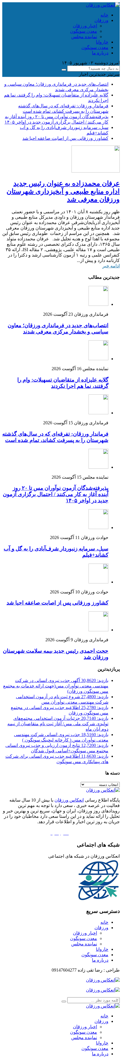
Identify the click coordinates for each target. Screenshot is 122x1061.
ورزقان (101, 20)
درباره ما (100, 52)
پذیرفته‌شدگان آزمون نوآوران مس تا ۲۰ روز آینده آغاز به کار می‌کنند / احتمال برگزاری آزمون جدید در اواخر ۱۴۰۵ (55, 494)
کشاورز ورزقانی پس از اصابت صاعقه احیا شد (65, 138)
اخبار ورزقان (85, 25)
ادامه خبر (111, 265)
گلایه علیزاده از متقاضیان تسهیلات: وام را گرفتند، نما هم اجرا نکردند (62, 383)
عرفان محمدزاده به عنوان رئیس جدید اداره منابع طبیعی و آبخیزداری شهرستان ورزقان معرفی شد (63, 191)
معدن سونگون (83, 31)
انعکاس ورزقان (69, 800)
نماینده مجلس (84, 36)
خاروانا (102, 42)
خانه (104, 15)
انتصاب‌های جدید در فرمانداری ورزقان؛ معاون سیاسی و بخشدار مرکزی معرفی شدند (58, 328)
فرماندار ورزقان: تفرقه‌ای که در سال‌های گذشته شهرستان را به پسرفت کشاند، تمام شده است (55, 437)
